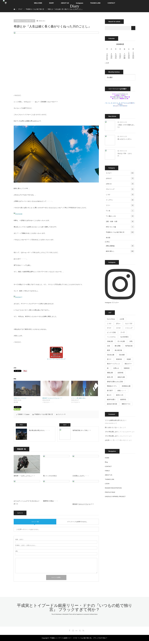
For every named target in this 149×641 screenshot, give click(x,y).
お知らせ (119, 184)
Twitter (65, 630)
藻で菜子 (110, 390)
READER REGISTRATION (113, 488)
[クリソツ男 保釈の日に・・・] (84, 388)
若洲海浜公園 (126, 386)
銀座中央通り (111, 399)
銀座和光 (123, 399)
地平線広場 (128, 346)
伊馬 (131, 341)
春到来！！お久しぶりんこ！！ (24, 476)
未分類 (108, 237)
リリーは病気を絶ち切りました (115, 420)
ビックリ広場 (111, 332)
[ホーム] (14, 7)
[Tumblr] (79, 630)
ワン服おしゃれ (119, 216)
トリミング (128, 328)
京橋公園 (110, 341)
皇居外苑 (120, 372)
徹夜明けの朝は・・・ (50, 501)
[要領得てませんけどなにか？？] (55, 388)
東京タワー (128, 364)
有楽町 (129, 359)
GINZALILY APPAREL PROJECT (115, 496)
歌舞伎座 (127, 368)
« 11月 (107, 63)
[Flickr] (76, 630)
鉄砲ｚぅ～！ (122, 390)
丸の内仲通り (124, 337)
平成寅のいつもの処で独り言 (24, 21)
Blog (106, 462)
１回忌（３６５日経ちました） (126, 126)
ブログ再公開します (111, 431)
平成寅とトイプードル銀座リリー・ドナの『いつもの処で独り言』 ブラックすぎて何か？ (74, 607)
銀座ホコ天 (119, 395)
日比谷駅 (122, 355)
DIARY (51, 3)
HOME (107, 458)
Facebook (69, 630)
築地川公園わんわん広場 (115, 381)
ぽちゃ (118, 323)
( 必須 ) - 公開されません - (25, 545)
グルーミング (119, 189)
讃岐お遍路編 (119, 246)
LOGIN (107, 483)
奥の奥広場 (118, 350)
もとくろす (128, 323)
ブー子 (122, 332)
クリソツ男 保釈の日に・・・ (80, 398)
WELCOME (38, 3)
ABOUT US (65, 3)
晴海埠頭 (119, 359)
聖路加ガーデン (112, 386)
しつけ (119, 194)
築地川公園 (121, 377)
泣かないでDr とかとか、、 (125, 154)
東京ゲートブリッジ (113, 364)
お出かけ (119, 178)
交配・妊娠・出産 (119, 221)
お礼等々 (108, 440)
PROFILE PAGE (110, 492)
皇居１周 (110, 377)
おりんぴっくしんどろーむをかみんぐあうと (27, 502)
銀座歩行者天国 (112, 404)
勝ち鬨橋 (117, 346)
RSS (83, 630)
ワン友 (119, 210)
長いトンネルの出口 (50, 476)
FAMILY (107, 471)
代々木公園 (121, 341)
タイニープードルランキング (56, 359)
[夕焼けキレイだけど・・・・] (27, 388)
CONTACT (111, 3)
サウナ (109, 328)
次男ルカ (116, 368)
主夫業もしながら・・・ (80, 476)
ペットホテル (111, 337)
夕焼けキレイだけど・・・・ (23, 398)
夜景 (108, 350)
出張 (108, 346)
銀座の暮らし (119, 251)
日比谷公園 (110, 355)
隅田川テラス (126, 404)
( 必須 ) (19, 539)
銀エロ (109, 395)
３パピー (119, 173)
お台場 (122, 319)
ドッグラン (119, 200)
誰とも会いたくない (111, 427)
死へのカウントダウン (125, 139)
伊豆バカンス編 (119, 227)
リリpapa (26, 414)
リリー (119, 205)
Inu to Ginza (111, 319)
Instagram (79, 3)
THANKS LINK (95, 3)
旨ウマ (109, 359)
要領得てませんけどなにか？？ (52, 398)
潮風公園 (110, 372)
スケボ (118, 328)
